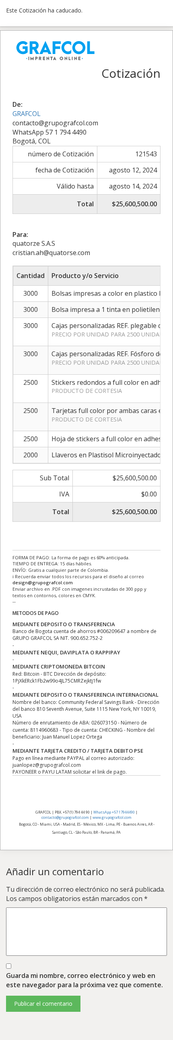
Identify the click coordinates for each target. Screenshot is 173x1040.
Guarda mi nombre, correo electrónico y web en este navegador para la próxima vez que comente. (84, 980)
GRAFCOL (26, 113)
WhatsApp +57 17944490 (114, 812)
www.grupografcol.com (112, 817)
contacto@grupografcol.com (65, 817)
